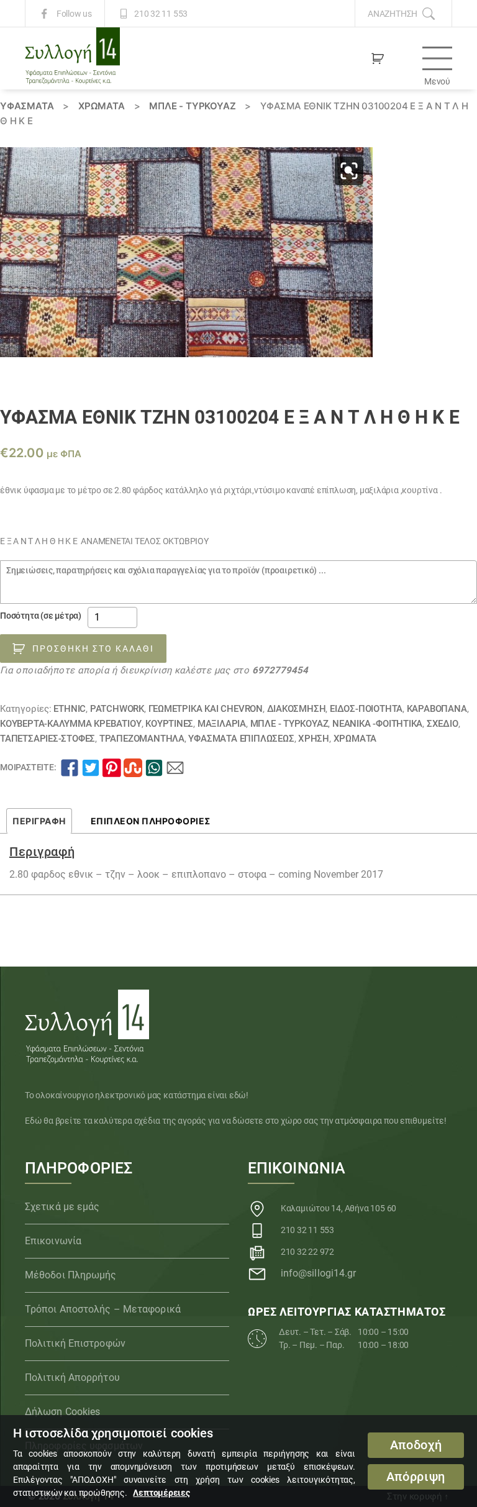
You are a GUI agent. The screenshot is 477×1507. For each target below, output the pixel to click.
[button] (349, 171)
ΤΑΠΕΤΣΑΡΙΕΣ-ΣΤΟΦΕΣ (47, 738)
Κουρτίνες (169, 723)
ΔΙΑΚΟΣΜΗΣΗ (296, 708)
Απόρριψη (415, 1477)
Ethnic (69, 708)
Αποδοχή (416, 1445)
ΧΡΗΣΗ (313, 738)
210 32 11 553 (161, 14)
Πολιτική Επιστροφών (75, 1343)
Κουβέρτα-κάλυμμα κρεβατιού (71, 723)
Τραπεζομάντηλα (141, 738)
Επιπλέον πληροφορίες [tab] (151, 821)
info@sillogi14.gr (319, 1273)
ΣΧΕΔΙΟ (442, 723)
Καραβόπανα (437, 708)
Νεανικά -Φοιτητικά (377, 723)
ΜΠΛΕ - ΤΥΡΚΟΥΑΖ (192, 106)
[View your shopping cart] (377, 58)
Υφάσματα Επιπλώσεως (241, 738)
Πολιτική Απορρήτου (72, 1377)
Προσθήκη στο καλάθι (93, 648)
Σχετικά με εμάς (62, 1207)
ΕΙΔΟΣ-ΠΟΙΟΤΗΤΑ (366, 708)
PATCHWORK (117, 708)
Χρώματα (101, 106)
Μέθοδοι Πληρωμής (71, 1275)
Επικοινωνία (53, 1241)
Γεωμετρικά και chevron (205, 708)
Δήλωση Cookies (62, 1412)
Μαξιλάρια (222, 723)
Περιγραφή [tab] (39, 821)
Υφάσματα (26, 106)
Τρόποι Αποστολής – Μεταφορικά (103, 1309)
